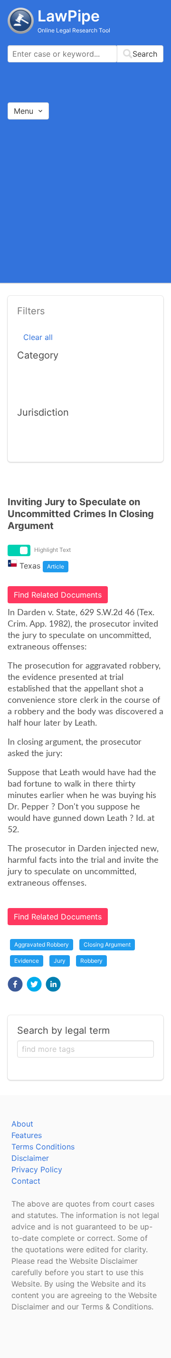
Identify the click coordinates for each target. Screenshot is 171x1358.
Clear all (38, 337)
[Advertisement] (85, 200)
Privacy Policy (36, 1169)
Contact (25, 1181)
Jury (60, 960)
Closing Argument (107, 944)
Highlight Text (52, 549)
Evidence (26, 960)
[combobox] (85, 53)
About (22, 1123)
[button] (15, 984)
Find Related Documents (58, 594)
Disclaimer (30, 1158)
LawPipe (69, 16)
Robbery (91, 960)
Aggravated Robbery (41, 944)
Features (26, 1135)
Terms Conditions (43, 1146)
